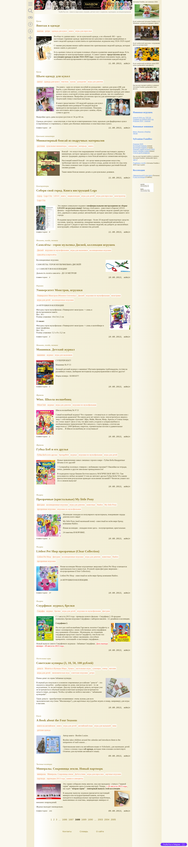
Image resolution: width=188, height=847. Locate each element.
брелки (57, 611)
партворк (41, 778)
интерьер (83, 146)
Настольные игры (43, 658)
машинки (41, 355)
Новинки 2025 (138, 144)
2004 (106, 819)
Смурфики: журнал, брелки (55, 605)
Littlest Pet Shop (44, 557)
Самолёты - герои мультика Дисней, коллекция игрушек (75, 244)
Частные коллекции (44, 764)
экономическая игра (61, 673)
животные (90, 505)
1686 (64, 819)
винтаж (40, 31)
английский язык (85, 726)
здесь (135, 160)
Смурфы (41, 611)
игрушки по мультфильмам (57, 250)
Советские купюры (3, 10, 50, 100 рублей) (64, 663)
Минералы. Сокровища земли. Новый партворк (69, 768)
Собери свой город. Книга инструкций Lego (66, 190)
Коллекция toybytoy (140, 146)
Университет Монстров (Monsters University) (56, 295)
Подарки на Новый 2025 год (143, 119)
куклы (73, 81)
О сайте (100, 831)
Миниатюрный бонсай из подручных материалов (70, 140)
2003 (100, 819)
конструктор (119, 196)
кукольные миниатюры (56, 146)
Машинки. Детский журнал (55, 349)
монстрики (116, 295)
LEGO (56, 196)
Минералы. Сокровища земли (60, 774)
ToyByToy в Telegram (171, 844)
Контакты (67, 831)
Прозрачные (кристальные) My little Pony (65, 499)
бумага (71, 668)
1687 (71, 819)
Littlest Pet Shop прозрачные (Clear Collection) (67, 551)
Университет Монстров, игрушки (59, 290)
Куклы (38, 21)
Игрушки (39, 286)
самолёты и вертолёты (46, 254)
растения (41, 146)
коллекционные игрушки (100, 250)
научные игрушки (113, 774)
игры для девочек (95, 81)
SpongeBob (64, 455)
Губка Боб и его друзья (52, 449)
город (39, 196)
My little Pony (110, 505)
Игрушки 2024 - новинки (141, 121)
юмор (104, 668)
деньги (40, 668)
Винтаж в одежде (48, 25)
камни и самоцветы (74, 778)
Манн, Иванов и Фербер (141, 132)
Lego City (48, 196)
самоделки (72, 146)
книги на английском (46, 726)
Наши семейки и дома (141, 151)
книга (71, 31)
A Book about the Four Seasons (56, 720)
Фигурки (39, 495)
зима (114, 726)
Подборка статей (139, 163)
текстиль (65, 81)
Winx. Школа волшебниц (53, 399)
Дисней (40, 250)
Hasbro (100, 505)
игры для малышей (102, 726)
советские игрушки (79, 673)
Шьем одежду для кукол (53, 76)
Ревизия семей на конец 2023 (144, 149)
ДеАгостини (80, 774)
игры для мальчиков (79, 250)
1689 (83, 819)
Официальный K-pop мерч (142, 175)
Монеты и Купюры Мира (56, 668)
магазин (112, 668)
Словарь (84, 831)
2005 (113, 819)
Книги (38, 716)
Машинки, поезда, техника (47, 240)
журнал (50, 355)
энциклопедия (73, 196)
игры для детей (87, 196)
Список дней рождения (141, 153)
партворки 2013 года (56, 778)
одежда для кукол (59, 31)
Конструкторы (42, 186)
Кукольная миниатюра (45, 136)
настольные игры (83, 668)
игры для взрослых (83, 31)
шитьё (39, 81)
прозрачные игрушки (46, 509)
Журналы (40, 395)
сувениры (96, 668)
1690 (90, 819)
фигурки (41, 505)
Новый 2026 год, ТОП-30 (142, 117)
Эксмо (135, 133)
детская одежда (44, 730)
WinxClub (41, 405)
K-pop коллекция (139, 177)
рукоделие (81, 81)
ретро (47, 31)
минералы (41, 774)
